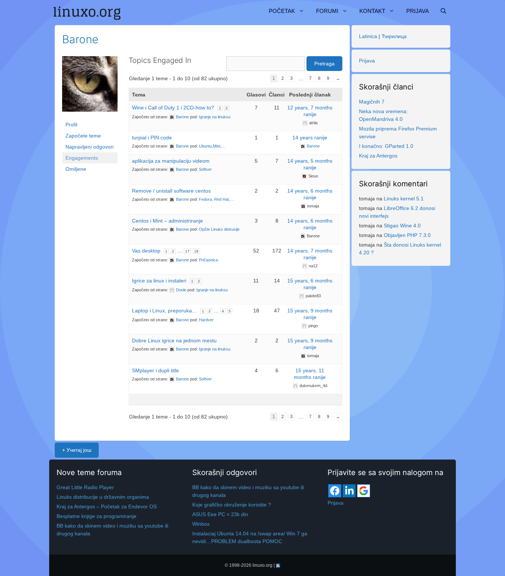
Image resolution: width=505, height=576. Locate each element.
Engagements (81, 158)
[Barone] (90, 87)
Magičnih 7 (371, 102)
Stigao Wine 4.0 (402, 225)
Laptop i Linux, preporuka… (164, 311)
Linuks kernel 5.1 (404, 198)
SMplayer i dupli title (155, 370)
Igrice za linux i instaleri (159, 281)
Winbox (201, 524)
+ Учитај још (76, 450)
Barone (80, 39)
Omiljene (75, 169)
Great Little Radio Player (85, 487)
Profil (71, 125)
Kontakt (372, 11)
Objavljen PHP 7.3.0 (407, 235)
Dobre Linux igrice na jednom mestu (174, 340)
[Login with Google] (363, 490)
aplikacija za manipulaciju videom (171, 161)
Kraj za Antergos (378, 156)
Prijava (417, 11)
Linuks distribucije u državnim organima (103, 497)
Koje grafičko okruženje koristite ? (231, 505)
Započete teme (83, 136)
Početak (282, 11)
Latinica (368, 36)
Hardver (206, 320)
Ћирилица (394, 36)
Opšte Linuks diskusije (219, 229)
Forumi (327, 11)
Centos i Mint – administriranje (167, 221)
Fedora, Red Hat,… (216, 199)
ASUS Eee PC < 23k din (220, 514)
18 (196, 251)
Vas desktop (146, 251)
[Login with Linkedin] (349, 490)
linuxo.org (262, 565)
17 (187, 251)
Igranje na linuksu (214, 117)
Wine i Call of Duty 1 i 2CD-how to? (173, 108)
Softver (205, 169)
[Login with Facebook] (334, 490)
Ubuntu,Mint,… (212, 146)
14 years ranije (309, 137)
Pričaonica (208, 260)
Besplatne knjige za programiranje (96, 516)
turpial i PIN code (152, 137)
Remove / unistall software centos (171, 191)
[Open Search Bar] (443, 11)
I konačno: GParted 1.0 (386, 146)
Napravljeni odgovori (89, 147)
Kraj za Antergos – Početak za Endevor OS (107, 506)
